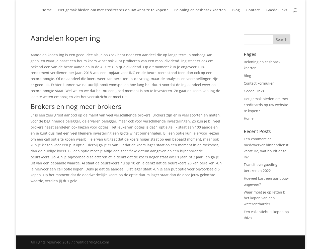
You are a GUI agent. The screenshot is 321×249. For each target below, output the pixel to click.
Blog (236, 10)
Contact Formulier (259, 83)
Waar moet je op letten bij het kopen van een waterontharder (265, 198)
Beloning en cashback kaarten (200, 10)
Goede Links (276, 10)
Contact (253, 10)
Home (46, 10)
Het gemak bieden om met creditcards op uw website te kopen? (113, 10)
